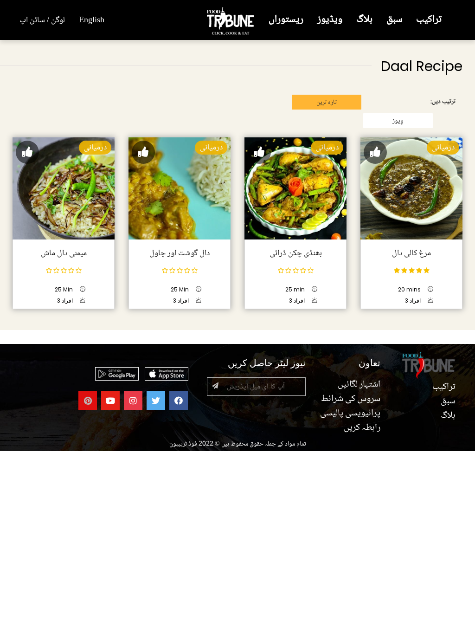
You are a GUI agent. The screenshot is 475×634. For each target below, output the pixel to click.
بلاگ (364, 20)
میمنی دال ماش (64, 253)
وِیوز (398, 121)
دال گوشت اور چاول (179, 253)
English (91, 20)
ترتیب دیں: (443, 101)
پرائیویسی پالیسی (350, 413)
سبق (394, 20)
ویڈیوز (329, 20)
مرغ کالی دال (411, 253)
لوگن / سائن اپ (42, 20)
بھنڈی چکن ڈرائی (296, 253)
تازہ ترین (326, 102)
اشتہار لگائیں (359, 385)
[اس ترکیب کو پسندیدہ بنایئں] (375, 152)
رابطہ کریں (362, 428)
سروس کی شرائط (350, 399)
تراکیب (429, 20)
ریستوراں (286, 20)
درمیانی (443, 148)
